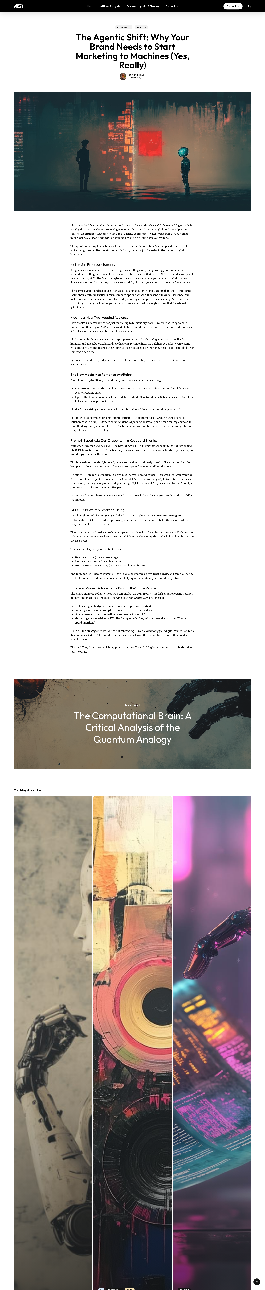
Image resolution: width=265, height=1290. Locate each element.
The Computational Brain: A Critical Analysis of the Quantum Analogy (132, 724)
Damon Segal (136, 75)
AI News (141, 27)
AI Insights (123, 27)
